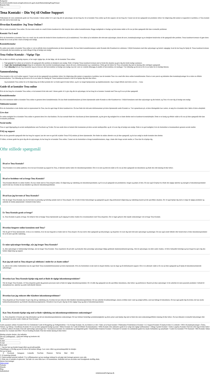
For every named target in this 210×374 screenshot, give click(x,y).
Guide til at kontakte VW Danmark (182, 329)
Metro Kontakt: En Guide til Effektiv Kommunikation (78, 327)
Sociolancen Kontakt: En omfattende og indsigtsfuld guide (68, 329)
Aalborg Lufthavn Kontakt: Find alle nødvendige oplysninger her (23, 329)
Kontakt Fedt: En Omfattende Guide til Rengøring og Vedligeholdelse (41, 325)
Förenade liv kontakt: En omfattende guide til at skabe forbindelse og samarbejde (140, 329)
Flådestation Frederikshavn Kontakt (130, 325)
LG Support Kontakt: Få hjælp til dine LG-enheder (162, 325)
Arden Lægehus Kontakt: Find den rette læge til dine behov (189, 327)
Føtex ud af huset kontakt (108, 325)
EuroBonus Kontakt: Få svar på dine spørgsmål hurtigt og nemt (36, 327)
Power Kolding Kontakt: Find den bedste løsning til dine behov (44, 331)
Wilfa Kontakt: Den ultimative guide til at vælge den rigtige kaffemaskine (124, 327)
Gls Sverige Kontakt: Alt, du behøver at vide (82, 325)
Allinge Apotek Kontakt (158, 327)
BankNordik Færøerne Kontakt (100, 329)
